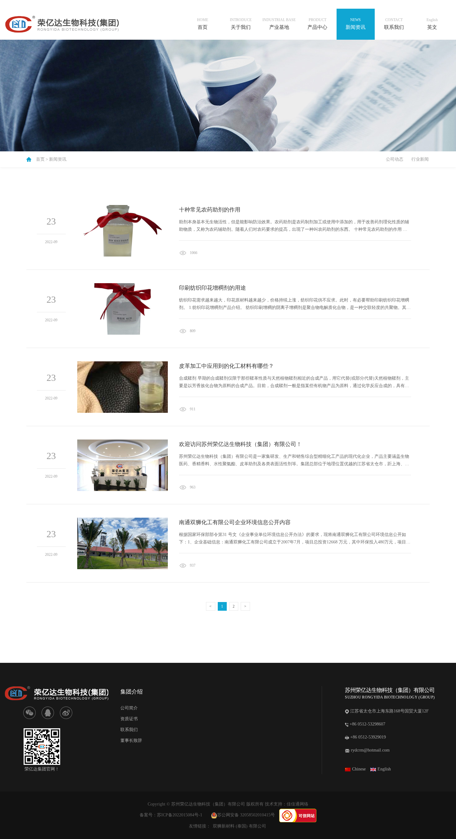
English (384, 769)
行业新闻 (420, 159)
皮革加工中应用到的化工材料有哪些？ (226, 366)
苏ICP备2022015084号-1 (179, 815)
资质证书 (129, 718)
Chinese (359, 769)
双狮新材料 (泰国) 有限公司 (239, 826)
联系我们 (129, 729)
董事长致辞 (131, 740)
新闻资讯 (57, 159)
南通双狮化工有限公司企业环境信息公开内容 (235, 522)
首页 (40, 159)
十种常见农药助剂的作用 (209, 210)
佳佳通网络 (297, 804)
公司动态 (394, 159)
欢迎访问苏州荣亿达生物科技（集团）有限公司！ (240, 444)
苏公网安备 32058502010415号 (246, 815)
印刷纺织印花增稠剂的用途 (212, 288)
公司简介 (129, 708)
